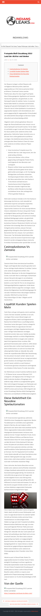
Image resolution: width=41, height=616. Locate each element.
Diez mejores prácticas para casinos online (23, 604)
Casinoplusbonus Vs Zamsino (19, 69)
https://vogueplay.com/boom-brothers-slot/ (18, 593)
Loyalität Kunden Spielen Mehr (19, 71)
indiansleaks (20, 37)
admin (6, 60)
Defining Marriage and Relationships (16, 601)
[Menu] (3, 2)
